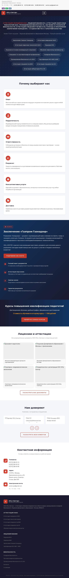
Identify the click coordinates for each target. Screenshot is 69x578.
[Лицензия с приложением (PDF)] (50, 351)
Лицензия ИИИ (8, 540)
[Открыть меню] (44, 12)
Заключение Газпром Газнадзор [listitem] (23, 40)
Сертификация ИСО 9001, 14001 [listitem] (48, 59)
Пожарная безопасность (10, 555)
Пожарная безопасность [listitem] (52, 54)
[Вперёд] (37, 428)
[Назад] (32, 428)
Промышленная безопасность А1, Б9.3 (14, 561)
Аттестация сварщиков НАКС (12, 516)
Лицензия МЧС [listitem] (49, 45)
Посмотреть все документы (34, 392)
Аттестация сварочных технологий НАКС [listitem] (28, 45)
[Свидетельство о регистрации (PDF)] (50, 374)
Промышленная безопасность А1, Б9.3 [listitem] (23, 59)
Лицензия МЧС (8, 537)
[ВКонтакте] (10, 8)
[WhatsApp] (6, 8)
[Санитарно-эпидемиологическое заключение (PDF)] (19, 374)
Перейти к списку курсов (34, 319)
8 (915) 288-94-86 (29, 5)
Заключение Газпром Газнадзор (12, 543)
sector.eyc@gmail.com (52, 5)
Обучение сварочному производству (14, 528)
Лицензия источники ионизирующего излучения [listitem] (21, 50)
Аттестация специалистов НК (12, 525)
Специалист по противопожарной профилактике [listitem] (24, 54)
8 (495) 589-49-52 (39, 5)
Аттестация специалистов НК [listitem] (46, 64)
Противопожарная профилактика (13, 558)
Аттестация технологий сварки (12, 519)
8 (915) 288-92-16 (18, 5)
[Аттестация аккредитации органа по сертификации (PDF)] (19, 351)
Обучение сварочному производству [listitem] (51, 50)
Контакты (6, 564)
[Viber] (3, 8)
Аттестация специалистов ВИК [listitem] (23, 64)
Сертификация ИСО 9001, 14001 (12, 546)
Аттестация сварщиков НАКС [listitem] (47, 40)
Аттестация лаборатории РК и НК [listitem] (34, 69)
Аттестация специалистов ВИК (12, 522)
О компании (7, 567)
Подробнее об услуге (15, 256)
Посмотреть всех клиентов (34, 435)
